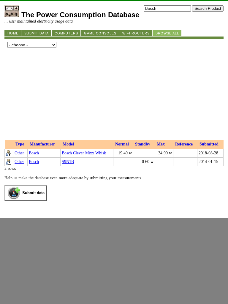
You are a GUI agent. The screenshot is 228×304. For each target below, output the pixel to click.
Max (161, 144)
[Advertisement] (114, 95)
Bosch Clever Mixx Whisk (84, 153)
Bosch (34, 153)
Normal (122, 144)
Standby (142, 144)
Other (19, 153)
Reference (184, 144)
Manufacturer (42, 144)
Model (68, 144)
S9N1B (68, 161)
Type (19, 144)
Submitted (209, 144)
